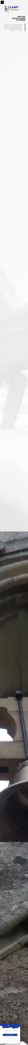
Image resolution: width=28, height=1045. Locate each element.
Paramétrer (14, 1040)
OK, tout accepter (10, 1034)
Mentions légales (6, 1040)
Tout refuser (10, 1037)
